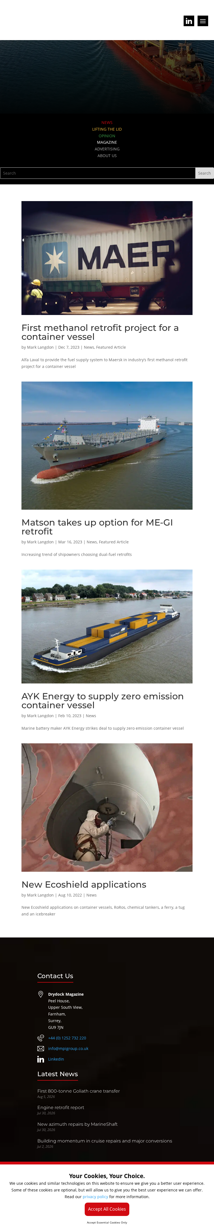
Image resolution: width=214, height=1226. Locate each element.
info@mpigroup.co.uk (68, 1048)
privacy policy (95, 1196)
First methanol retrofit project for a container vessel (100, 332)
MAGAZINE (107, 142)
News (89, 347)
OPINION (107, 135)
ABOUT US (107, 155)
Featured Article (111, 347)
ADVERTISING (107, 149)
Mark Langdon (40, 347)
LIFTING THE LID (107, 129)
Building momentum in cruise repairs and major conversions (104, 1141)
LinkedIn (56, 1059)
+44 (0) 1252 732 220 (67, 1038)
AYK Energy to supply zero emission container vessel (102, 700)
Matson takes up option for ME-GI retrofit (97, 527)
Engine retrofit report (60, 1107)
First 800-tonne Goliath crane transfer (78, 1091)
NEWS (107, 122)
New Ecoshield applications (83, 884)
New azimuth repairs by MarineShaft (77, 1124)
